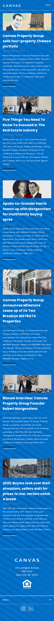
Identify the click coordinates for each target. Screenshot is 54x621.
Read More (9, 84)
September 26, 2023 (14, 50)
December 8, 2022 (13, 134)
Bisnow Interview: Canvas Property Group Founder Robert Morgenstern (25, 403)
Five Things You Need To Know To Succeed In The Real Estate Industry (24, 125)
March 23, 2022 (11, 325)
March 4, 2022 (10, 413)
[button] (27, 600)
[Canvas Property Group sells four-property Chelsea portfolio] (27, 21)
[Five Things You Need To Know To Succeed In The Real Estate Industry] (27, 105)
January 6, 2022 (11, 503)
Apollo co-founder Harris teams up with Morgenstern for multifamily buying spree (27, 211)
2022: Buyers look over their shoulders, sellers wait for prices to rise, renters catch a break (27, 491)
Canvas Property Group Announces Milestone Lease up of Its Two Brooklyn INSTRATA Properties (23, 311)
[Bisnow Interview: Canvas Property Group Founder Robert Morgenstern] (27, 384)
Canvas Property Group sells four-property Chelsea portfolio (27, 41)
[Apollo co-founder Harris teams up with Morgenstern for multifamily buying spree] (27, 189)
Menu (6, 599)
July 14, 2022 (9, 224)
